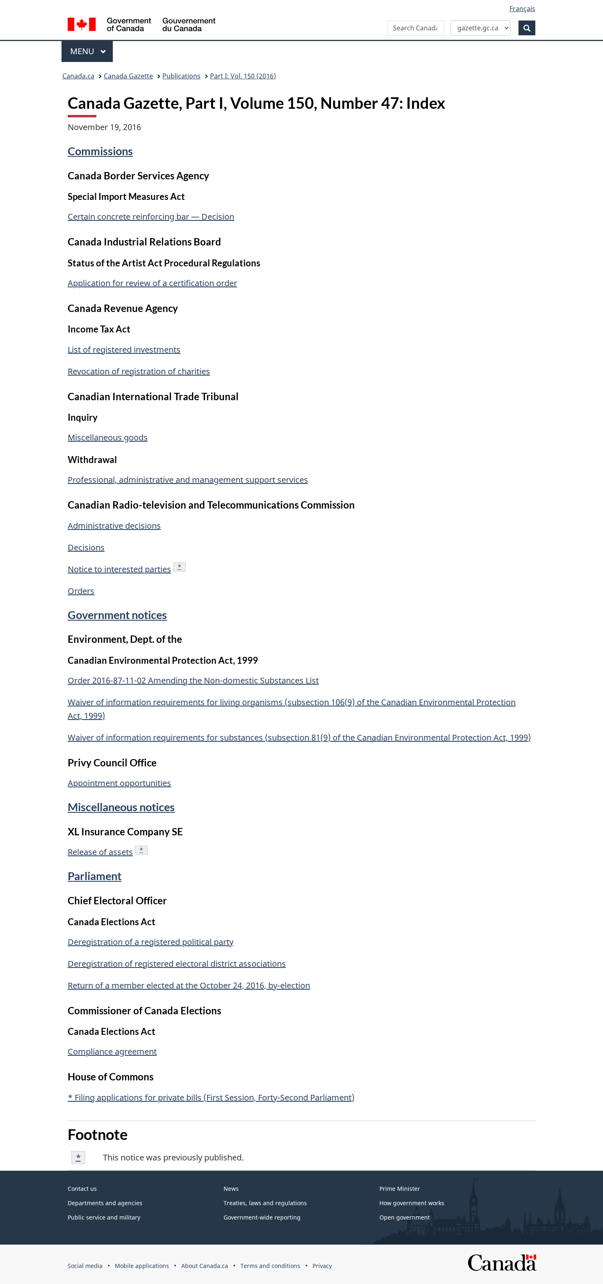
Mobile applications (142, 1266)
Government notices (117, 614)
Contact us (82, 1188)
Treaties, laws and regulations (265, 1203)
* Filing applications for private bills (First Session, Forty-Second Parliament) (211, 1097)
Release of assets (100, 852)
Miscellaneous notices (121, 807)
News (231, 1188)
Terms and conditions (270, 1266)
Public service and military (104, 1217)
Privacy (322, 1266)
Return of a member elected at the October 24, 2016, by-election (189, 985)
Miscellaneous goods (108, 437)
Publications (181, 75)
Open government (404, 1217)
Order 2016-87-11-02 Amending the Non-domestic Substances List (193, 680)
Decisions (86, 547)
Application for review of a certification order (152, 283)
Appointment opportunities (119, 783)
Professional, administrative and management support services (188, 479)
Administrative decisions (114, 525)
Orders (81, 590)
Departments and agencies (105, 1203)
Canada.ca (78, 75)
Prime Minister (399, 1188)
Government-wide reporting (262, 1217)
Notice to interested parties (119, 569)
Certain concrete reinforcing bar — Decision (151, 216)
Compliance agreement (112, 1051)
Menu (83, 51)
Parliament (94, 876)
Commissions (100, 151)
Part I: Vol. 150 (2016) (243, 75)
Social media (85, 1266)
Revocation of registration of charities (139, 371)
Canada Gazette (128, 75)
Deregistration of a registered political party (150, 941)
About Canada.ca (204, 1266)
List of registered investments (124, 349)
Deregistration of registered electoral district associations (177, 963)
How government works (411, 1203)
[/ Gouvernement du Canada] (141, 26)
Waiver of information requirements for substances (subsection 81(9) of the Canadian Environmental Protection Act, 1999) (299, 737)
